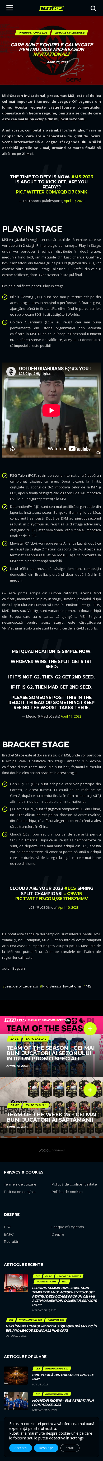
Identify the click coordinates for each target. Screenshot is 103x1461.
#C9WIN (73, 893)
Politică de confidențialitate (74, 1184)
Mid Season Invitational (62, 986)
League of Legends (21, 986)
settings (77, 1438)
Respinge (46, 1448)
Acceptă (21, 1448)
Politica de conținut (20, 1192)
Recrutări (11, 1241)
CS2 (7, 1227)
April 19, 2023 (74, 200)
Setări (70, 1448)
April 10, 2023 (68, 907)
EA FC (9, 1234)
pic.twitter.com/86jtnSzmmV (51, 898)
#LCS (70, 888)
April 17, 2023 (71, 716)
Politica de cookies (67, 1192)
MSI (89, 986)
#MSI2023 (82, 176)
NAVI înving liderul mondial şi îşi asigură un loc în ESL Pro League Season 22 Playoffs (51, 1328)
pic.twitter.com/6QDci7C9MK (51, 192)
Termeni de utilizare (20, 1184)
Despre (58, 1234)
